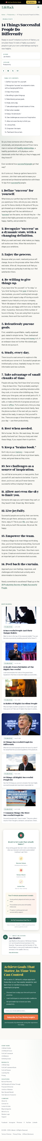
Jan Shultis (6, 56)
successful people (24, 164)
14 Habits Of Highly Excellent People (20, 703)
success (5, 214)
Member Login (6, 1114)
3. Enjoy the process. (12, 92)
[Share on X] (13, 71)
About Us (4, 1101)
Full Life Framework (7, 1053)
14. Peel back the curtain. (13, 132)
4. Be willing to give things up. (15, 95)
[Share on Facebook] (3, 71)
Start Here (6, 1045)
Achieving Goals (6, 1058)
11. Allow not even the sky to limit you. (18, 121)
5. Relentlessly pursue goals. (15, 99)
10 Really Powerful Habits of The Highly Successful (18, 668)
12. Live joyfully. (10, 125)
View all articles (13, 952)
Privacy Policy (17, 1134)
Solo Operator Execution (9, 1095)
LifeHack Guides (6, 1048)
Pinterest (19, 1122)
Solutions (6, 1079)
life (24, 522)
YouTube (28, 1122)
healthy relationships (25, 148)
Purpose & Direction (7, 1087)
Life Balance (5, 1056)
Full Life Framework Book (9, 1067)
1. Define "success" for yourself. (15, 82)
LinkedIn (34, 1122)
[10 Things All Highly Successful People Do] (21, 762)
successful (15, 183)
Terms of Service (6, 1134)
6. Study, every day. (11, 103)
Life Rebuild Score (7, 1051)
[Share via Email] (18, 71)
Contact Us (5, 1103)
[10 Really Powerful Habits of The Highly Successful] (21, 651)
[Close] (39, 2)
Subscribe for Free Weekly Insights (21, 1017)
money (32, 338)
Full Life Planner (6, 1070)
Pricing (4, 1075)
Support (4, 1117)
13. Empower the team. (13, 128)
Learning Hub (5, 1073)
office (11, 405)
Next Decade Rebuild (7, 1092)
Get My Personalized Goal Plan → (21, 920)
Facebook (4, 1122)
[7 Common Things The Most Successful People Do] (21, 798)
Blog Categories (6, 1109)
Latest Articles (6, 1106)
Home (3, 14)
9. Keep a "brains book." (13, 114)
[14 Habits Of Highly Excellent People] (21, 688)
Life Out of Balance (7, 1089)
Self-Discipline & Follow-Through (11, 1084)
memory (19, 452)
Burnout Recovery (7, 1081)
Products (5, 1062)
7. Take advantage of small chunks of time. (19, 106)
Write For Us (5, 1111)
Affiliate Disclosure (27, 1134)
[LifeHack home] (8, 7)
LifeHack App (5, 1065)
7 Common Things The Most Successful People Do (16, 814)
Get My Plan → (31, 2)
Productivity (11, 14)
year (24, 291)
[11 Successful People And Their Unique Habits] (21, 615)
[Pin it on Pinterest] (8, 71)
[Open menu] (38, 7)
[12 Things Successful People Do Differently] (21, 724)
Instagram (12, 1122)
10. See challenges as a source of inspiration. (20, 117)
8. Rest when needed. (12, 110)
